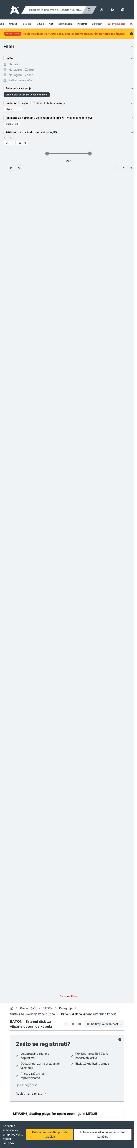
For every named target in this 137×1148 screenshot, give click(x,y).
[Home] (12, 1008)
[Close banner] (131, 33)
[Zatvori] (119, 1039)
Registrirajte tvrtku (29, 1093)
